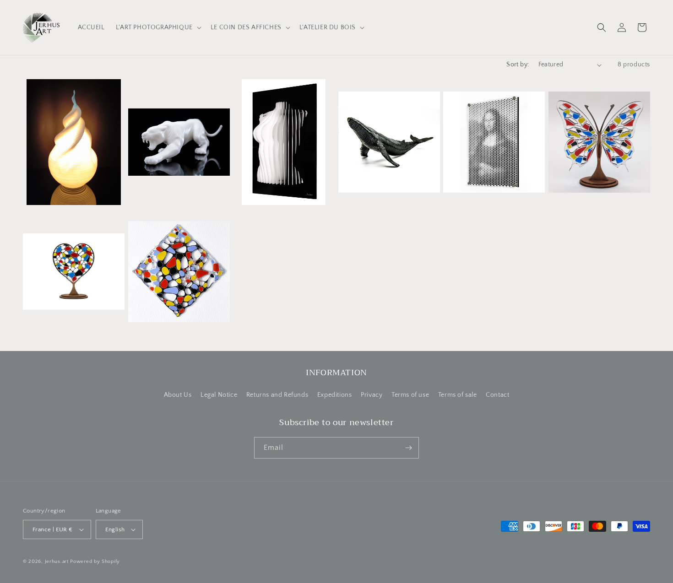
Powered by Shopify (95, 561)
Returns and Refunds (277, 395)
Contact (497, 395)
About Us (178, 395)
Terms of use (410, 395)
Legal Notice (219, 395)
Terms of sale (457, 395)
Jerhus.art (57, 561)
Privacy (371, 395)
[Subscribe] (408, 448)
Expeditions (334, 395)
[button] (157, 27)
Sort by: (517, 64)
